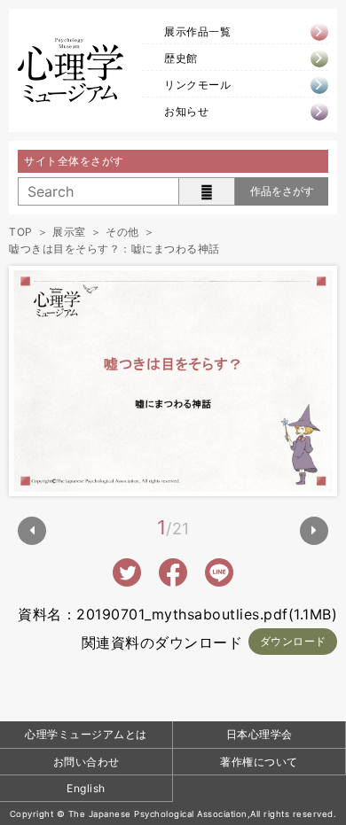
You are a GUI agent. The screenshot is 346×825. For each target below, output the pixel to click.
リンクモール (197, 84)
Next (314, 531)
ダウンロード (293, 641)
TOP (21, 231)
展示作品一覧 (197, 31)
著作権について (259, 761)
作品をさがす (282, 191)
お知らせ (186, 111)
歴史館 (181, 58)
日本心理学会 (259, 734)
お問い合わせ (86, 761)
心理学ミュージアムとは (86, 734)
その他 (122, 231)
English (86, 788)
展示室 (69, 231)
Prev (32, 531)
